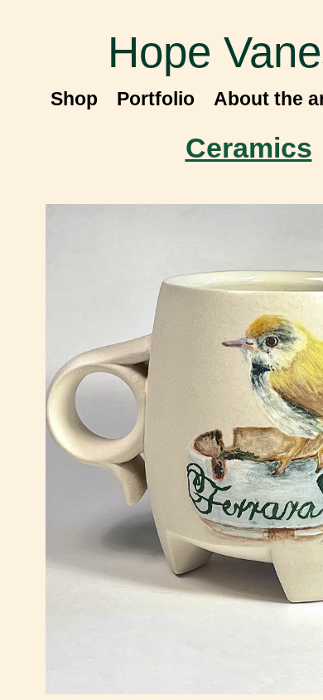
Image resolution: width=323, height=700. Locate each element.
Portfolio (156, 98)
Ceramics (249, 147)
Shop (74, 98)
